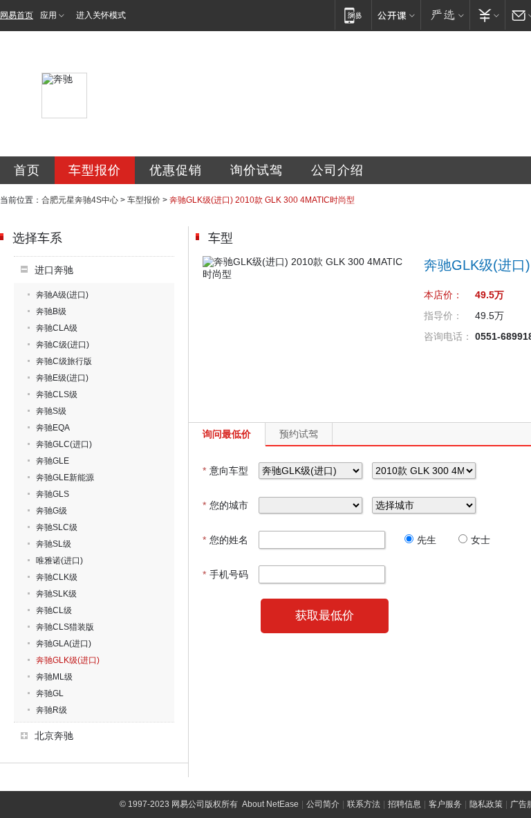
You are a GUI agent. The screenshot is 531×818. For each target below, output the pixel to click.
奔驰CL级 (54, 610)
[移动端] (353, 15)
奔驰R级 (51, 710)
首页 (27, 170)
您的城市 (225, 505)
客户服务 (445, 804)
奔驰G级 (51, 511)
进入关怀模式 (101, 15)
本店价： (443, 294)
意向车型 (225, 470)
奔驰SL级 (53, 544)
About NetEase (270, 804)
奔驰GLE (52, 461)
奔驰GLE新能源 (65, 477)
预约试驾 (298, 433)
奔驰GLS (52, 494)
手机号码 (225, 574)
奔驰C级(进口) (62, 344)
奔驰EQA (53, 428)
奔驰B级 (51, 311)
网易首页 (16, 15)
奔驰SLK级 (56, 594)
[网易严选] (444, 15)
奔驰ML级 (54, 677)
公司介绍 (337, 170)
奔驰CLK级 (56, 577)
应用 (48, 15)
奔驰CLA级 (56, 328)
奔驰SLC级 (56, 527)
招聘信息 (404, 804)
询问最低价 (227, 433)
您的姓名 (225, 539)
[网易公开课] (395, 15)
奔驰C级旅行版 (64, 361)
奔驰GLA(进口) (63, 643)
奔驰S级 (51, 411)
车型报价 (94, 170)
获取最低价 (324, 615)
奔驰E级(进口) (62, 378)
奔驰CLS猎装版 (65, 627)
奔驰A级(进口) (62, 295)
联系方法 (363, 804)
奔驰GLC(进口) (64, 444)
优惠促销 (175, 170)
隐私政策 (486, 804)
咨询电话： (448, 336)
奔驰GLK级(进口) (68, 660)
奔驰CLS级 (56, 394)
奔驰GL (50, 693)
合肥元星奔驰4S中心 (79, 200)
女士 (480, 539)
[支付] (487, 15)
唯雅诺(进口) (59, 560)
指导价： (443, 315)
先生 (426, 539)
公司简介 (322, 804)
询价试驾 (256, 170)
